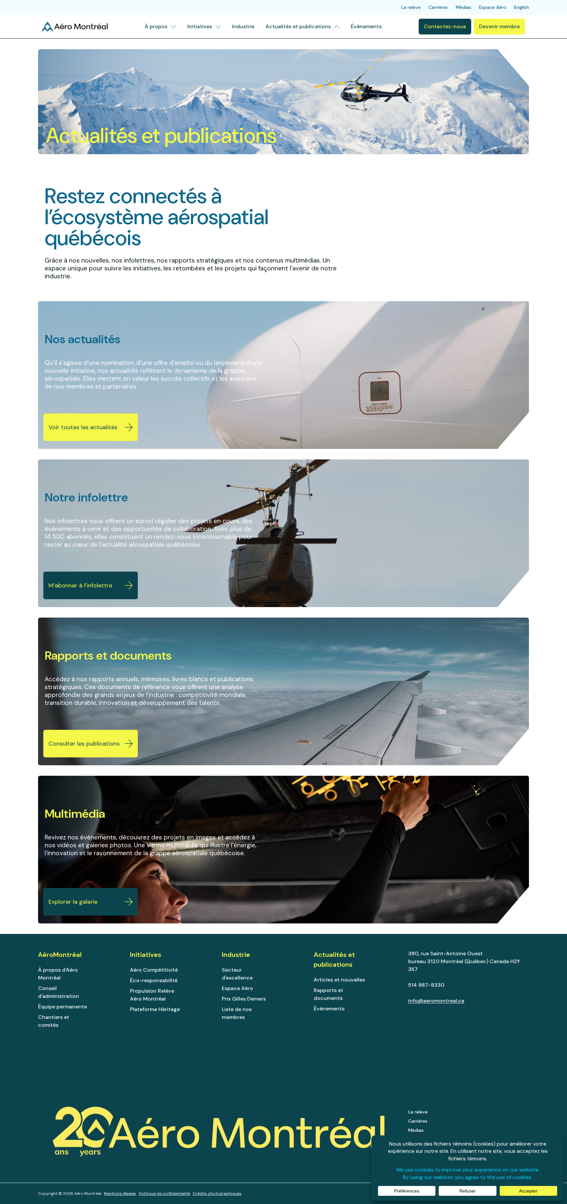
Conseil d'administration (58, 992)
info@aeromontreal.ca (436, 1000)
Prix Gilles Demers (244, 998)
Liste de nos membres (237, 1013)
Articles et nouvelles (339, 979)
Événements (329, 1008)
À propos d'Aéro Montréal (58, 973)
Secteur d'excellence (237, 973)
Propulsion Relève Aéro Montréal (152, 994)
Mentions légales (120, 1193)
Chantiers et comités (53, 1021)
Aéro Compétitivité (154, 969)
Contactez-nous (445, 26)
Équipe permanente (62, 1006)
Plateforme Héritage (155, 1009)
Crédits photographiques (217, 1193)
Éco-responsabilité (154, 980)
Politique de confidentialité (164, 1193)
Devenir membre (499, 26)
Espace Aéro (237, 988)
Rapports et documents (328, 994)
